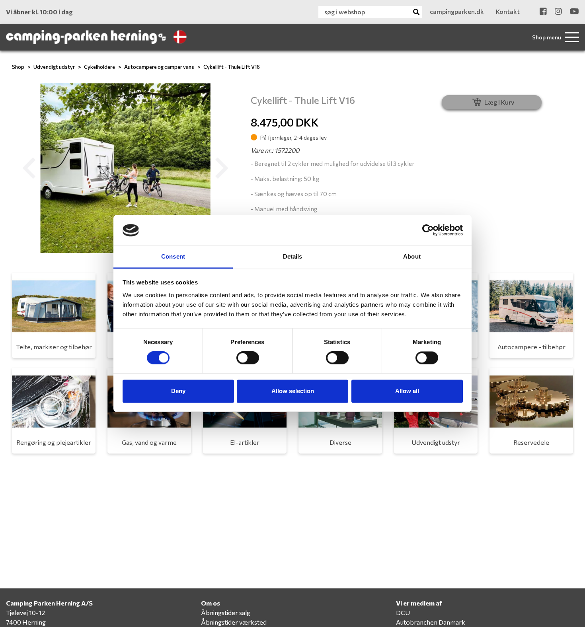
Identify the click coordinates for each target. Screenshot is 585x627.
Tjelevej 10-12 (25, 612)
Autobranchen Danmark (430, 622)
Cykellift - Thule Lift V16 (231, 67)
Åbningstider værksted (234, 622)
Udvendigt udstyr (54, 67)
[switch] (247, 358)
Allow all (407, 390)
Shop (18, 67)
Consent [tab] (173, 256)
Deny (178, 390)
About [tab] (412, 256)
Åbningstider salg (225, 612)
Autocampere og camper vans (159, 67)
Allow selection (292, 390)
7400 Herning (26, 622)
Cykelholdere (99, 67)
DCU (403, 612)
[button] (29, 168)
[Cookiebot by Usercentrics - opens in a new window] (428, 230)
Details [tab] (292, 256)
